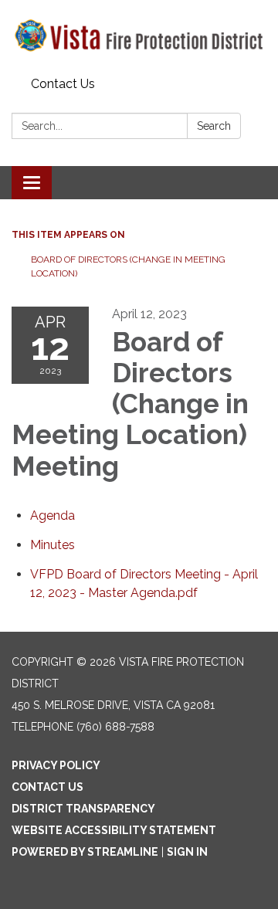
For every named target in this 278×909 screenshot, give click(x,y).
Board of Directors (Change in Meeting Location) (128, 266)
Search (214, 126)
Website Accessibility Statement (114, 830)
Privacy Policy (56, 765)
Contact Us (63, 83)
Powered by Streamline (85, 852)
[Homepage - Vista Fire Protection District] (139, 35)
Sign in (187, 852)
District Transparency (83, 808)
